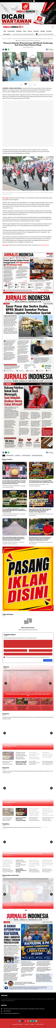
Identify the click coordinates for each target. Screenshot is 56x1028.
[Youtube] (25, 1021)
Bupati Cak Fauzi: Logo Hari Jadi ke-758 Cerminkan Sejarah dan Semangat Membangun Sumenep (27, 802)
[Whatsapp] (8, 49)
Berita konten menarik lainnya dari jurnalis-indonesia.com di (25, 245)
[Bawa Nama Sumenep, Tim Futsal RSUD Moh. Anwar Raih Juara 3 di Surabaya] (28, 731)
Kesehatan (24, 40)
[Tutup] (34, 1)
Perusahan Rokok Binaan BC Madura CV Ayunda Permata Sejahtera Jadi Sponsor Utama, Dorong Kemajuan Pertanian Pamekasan (14, 482)
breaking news (10, 455)
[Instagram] (28, 1021)
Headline (18, 455)
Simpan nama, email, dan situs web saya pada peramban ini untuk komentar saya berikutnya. (28, 657)
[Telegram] (34, 1021)
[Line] (31, 1021)
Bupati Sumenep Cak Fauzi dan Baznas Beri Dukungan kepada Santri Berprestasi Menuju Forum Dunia (48, 870)
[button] (53, 27)
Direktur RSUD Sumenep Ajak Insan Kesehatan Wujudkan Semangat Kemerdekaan (47, 763)
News (28, 40)
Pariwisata (31, 40)
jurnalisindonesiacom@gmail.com (11, 1013)
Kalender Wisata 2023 (37, 455)
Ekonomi (19, 40)
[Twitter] (6, 49)
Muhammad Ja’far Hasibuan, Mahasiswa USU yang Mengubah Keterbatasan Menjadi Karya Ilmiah (9, 870)
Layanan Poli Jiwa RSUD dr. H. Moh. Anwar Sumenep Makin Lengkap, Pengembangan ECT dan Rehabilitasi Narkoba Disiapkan (34, 763)
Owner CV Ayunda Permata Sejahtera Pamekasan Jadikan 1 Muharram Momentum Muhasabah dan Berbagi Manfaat (48, 810)
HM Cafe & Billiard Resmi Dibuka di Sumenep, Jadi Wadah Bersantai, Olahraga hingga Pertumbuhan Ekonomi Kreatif (9, 819)
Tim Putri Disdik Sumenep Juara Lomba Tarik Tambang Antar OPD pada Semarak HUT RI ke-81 (35, 870)
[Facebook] (3, 49)
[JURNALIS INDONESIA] (13, 27)
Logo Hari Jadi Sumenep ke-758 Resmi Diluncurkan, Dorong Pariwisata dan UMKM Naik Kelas (35, 819)
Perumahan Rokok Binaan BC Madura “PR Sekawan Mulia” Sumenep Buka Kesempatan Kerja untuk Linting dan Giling (28, 694)
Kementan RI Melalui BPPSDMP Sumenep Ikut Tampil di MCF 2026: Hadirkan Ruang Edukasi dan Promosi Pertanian (14, 510)
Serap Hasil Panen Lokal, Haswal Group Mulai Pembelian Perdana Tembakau (34, 708)
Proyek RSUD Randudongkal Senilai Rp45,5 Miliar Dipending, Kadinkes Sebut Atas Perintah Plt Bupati (8, 763)
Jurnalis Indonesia (26, 455)
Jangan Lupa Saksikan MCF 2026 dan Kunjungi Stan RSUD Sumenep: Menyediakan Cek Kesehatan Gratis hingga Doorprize (40, 510)
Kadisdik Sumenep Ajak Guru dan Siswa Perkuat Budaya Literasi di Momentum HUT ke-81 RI (26, 853)
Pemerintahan (37, 40)
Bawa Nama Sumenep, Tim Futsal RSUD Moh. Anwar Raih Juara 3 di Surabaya (22, 746)
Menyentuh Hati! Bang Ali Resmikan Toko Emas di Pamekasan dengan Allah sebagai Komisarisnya (46, 708)
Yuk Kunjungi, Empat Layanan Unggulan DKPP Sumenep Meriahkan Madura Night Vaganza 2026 (41, 481)
